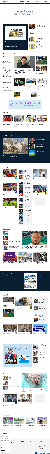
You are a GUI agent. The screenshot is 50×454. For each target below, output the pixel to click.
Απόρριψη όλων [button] (8, 450)
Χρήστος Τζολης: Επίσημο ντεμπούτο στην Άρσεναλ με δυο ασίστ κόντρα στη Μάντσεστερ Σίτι (27, 206)
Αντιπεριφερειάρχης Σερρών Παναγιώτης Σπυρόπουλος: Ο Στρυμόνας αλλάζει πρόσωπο (18, 426)
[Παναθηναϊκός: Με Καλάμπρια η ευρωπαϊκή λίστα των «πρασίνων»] (21, 211)
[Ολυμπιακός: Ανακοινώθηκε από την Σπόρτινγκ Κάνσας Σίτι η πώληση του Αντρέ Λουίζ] (21, 183)
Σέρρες (22, 3)
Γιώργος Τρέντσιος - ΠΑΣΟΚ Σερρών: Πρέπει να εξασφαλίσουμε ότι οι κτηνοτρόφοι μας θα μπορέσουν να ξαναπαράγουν (42, 301)
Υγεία (26, 84)
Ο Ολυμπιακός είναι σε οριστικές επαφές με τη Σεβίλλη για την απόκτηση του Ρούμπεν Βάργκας (8, 179)
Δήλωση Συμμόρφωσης (42, 445)
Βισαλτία (9, 68)
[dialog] (6, 442)
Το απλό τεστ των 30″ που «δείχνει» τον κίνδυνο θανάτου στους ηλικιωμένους (23, 404)
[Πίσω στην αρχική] (25, 1)
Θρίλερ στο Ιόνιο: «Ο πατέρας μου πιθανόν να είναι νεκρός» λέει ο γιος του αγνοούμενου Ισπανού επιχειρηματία (15, 242)
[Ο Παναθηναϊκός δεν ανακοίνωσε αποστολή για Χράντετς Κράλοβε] (21, 172)
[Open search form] (8, 1)
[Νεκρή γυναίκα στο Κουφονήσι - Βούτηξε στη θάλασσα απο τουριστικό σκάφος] (17, 94)
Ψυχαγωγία (30, 3)
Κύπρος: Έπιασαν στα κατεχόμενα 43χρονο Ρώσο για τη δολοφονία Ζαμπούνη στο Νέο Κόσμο (14, 237)
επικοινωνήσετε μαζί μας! (32, 14)
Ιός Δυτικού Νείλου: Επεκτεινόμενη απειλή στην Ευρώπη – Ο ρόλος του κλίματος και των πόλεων (15, 377)
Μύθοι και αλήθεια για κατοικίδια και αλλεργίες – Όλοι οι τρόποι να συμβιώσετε (40, 74)
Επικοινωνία (40, 441)
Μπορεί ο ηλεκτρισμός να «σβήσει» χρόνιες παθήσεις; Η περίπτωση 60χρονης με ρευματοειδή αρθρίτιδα (14, 387)
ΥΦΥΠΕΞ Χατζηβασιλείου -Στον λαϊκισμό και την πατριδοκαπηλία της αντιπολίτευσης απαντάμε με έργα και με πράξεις (42, 308)
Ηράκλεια (9, 88)
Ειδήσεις (19, 3)
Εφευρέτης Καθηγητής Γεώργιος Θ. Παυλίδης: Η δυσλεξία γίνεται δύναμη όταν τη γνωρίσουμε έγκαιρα (41, 426)
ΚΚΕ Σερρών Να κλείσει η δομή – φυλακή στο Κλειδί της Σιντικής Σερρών (7, 96)
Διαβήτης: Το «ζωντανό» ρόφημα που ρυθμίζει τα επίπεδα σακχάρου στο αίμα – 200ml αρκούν (15, 382)
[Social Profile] (11, 355)
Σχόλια (24, 3)
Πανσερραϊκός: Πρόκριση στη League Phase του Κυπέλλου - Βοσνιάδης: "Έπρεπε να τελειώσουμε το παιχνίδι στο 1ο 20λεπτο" (7, 124)
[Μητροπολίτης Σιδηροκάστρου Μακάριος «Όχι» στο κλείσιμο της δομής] (5, 248)
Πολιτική (27, 3)
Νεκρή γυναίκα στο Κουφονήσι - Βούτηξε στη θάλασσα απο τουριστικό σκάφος (25, 94)
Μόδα (8, 342)
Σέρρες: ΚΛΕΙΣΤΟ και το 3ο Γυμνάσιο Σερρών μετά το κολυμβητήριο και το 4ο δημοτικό (7, 57)
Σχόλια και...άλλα (7, 41)
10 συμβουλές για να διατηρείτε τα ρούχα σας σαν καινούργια (43, 345)
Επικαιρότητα (6, 228)
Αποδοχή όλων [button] (3, 450)
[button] (5, 452)
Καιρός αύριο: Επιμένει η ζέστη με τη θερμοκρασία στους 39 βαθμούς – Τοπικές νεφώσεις (14, 232)
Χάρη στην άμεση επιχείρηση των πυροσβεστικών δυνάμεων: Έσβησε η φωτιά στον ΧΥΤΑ (7, 91)
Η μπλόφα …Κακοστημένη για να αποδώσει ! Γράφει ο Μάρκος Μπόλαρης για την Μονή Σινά (41, 26)
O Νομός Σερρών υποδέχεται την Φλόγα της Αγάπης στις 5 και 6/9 (7, 67)
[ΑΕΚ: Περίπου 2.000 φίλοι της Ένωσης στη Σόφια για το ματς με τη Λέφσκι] (21, 188)
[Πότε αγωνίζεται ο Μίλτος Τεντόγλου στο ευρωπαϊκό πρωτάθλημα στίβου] (21, 221)
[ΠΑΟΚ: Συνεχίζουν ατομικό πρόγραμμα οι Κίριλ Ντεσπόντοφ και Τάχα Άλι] (21, 216)
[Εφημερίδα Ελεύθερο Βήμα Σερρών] (34, 281)
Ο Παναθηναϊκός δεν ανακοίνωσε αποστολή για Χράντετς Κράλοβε (27, 171)
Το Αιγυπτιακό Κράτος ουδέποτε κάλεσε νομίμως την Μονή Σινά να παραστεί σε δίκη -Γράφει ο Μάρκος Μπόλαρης (41, 139)
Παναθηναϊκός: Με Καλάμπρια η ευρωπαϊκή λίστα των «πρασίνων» (27, 211)
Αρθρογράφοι (40, 446)
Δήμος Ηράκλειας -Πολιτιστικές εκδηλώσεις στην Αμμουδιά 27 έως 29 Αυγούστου (7, 87)
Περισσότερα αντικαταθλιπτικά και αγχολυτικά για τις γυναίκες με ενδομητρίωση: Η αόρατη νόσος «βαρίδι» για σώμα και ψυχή (41, 87)
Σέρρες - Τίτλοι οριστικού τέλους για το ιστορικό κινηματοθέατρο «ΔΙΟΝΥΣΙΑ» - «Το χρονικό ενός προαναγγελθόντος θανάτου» (13, 156)
